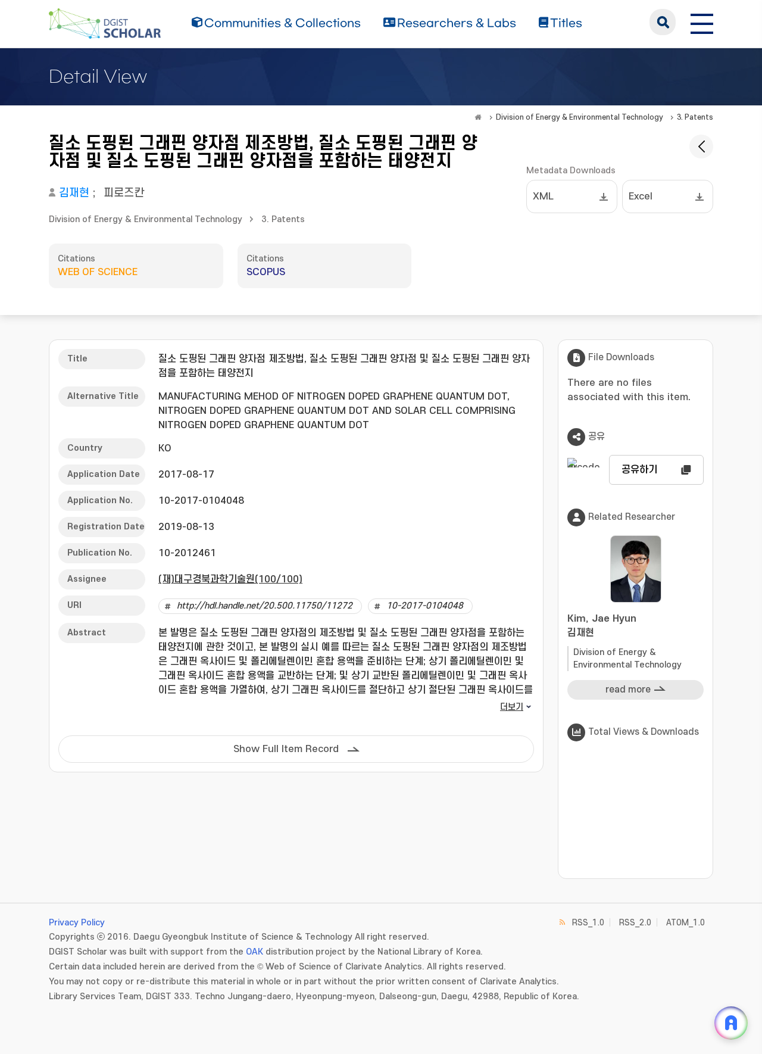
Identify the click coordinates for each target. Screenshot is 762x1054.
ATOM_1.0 (685, 922)
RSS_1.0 (588, 922)
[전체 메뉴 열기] (702, 22)
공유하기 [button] (639, 469)
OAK (254, 952)
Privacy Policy (77, 923)
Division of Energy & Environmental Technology (579, 117)
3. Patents (695, 117)
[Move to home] (478, 117)
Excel (640, 196)
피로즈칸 (124, 193)
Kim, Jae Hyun (601, 625)
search (662, 22)
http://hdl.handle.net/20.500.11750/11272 (264, 606)
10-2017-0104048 (424, 606)
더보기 (511, 707)
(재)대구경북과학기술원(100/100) (230, 579)
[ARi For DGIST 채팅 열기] (731, 1023)
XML (543, 196)
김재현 (74, 193)
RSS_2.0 (635, 922)
